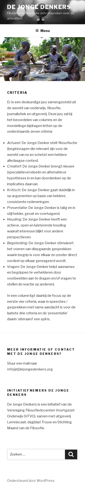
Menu (45, 31)
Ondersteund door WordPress (31, 480)
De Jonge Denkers (39, 7)
